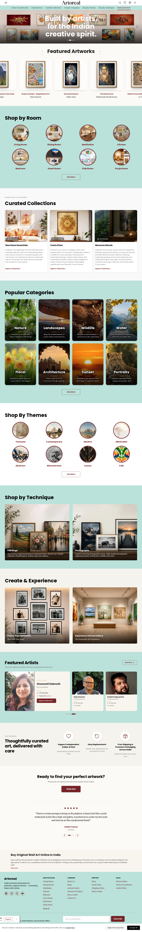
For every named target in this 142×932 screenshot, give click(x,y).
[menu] (6, 3)
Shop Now (71, 789)
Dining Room (48, 885)
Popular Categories (72, 8)
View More (71, 177)
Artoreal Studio (73, 888)
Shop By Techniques (106, 8)
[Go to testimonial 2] (71, 835)
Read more (14, 868)
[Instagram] (12, 893)
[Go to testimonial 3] (73, 835)
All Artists (130, 662)
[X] (17, 893)
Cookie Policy (121, 888)
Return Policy (97, 891)
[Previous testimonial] (64, 835)
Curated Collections (53, 8)
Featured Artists (123, 8)
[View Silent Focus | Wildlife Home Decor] (71, 74)
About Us (71, 881)
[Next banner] (137, 27)
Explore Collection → (46, 701)
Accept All (133, 928)
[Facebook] (6, 893)
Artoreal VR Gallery (75, 891)
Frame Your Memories (20, 8)
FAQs (94, 881)
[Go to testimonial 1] (69, 835)
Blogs (69, 885)
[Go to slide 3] (72, 40)
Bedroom (46, 895)
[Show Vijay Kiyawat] (66, 714)
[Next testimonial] (77, 835)
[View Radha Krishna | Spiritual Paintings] (106, 74)
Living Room (48, 881)
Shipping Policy (98, 888)
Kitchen (46, 891)
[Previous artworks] (42, 51)
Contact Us (71, 898)
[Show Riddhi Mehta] (73, 714)
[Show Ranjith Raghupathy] (70, 714)
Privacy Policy (121, 881)
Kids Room (47, 901)
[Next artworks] (100, 51)
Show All (46, 908)
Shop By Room (37, 8)
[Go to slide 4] (74, 40)
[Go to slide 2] (69, 40)
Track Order (96, 885)
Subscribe (118, 919)
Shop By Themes (89, 8)
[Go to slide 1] (67, 40)
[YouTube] (22, 893)
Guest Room (48, 898)
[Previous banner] (4, 27)
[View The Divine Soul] (35, 74)
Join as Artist (72, 895)
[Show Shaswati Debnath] (75, 714)
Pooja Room (47, 905)
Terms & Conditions (124, 885)
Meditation (47, 888)
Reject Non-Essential (115, 928)
